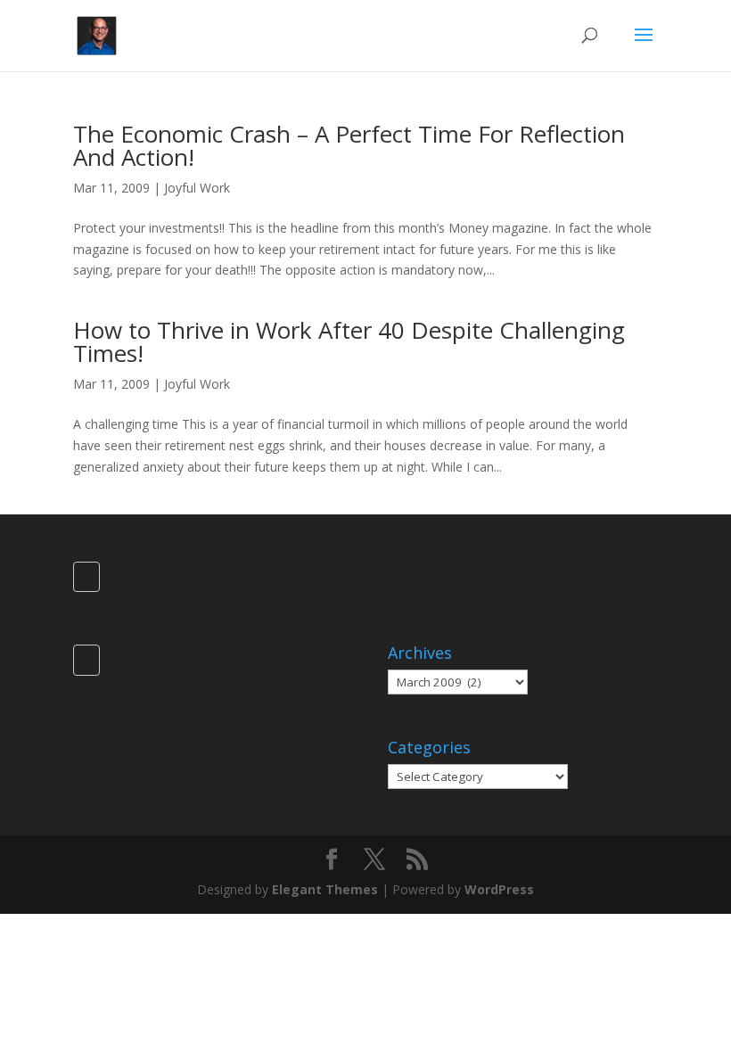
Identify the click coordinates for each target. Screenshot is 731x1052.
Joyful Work (197, 187)
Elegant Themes (325, 889)
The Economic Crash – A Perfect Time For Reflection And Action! (349, 145)
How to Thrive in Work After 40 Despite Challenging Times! (349, 341)
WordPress (499, 889)
